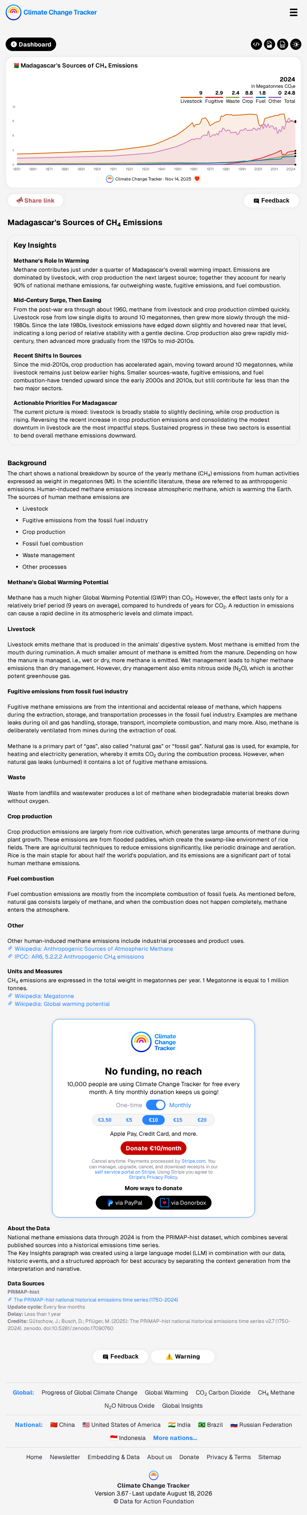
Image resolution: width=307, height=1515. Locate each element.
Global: (23, 1392)
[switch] (155, 1105)
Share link (39, 200)
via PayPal (128, 1202)
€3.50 (105, 1120)
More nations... (175, 1438)
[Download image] (269, 44)
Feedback (275, 200)
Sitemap (269, 1457)
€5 (129, 1120)
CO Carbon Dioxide (223, 1392)
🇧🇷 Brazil (210, 1425)
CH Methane (276, 1392)
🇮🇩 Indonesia (128, 1438)
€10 (153, 1120)
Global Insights (182, 1406)
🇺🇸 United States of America (121, 1425)
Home (34, 1457)
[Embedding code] (256, 44)
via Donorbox (188, 1202)
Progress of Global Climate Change (89, 1392)
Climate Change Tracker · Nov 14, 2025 (153, 179)
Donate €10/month (154, 1148)
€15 (177, 1120)
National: (29, 1425)
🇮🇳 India (179, 1425)
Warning (187, 1356)
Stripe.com (194, 1161)
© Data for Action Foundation (153, 1501)
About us (159, 1457)
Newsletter (65, 1457)
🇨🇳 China (62, 1425)
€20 (202, 1120)
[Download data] (282, 44)
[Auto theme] (295, 44)
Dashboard (35, 44)
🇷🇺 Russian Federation (261, 1425)
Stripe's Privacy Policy (153, 1177)
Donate (189, 1457)
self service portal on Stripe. (125, 1172)
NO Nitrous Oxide (129, 1406)
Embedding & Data (114, 1457)
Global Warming (166, 1392)
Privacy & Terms (229, 1457)
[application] (153, 128)
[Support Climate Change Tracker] (197, 179)
